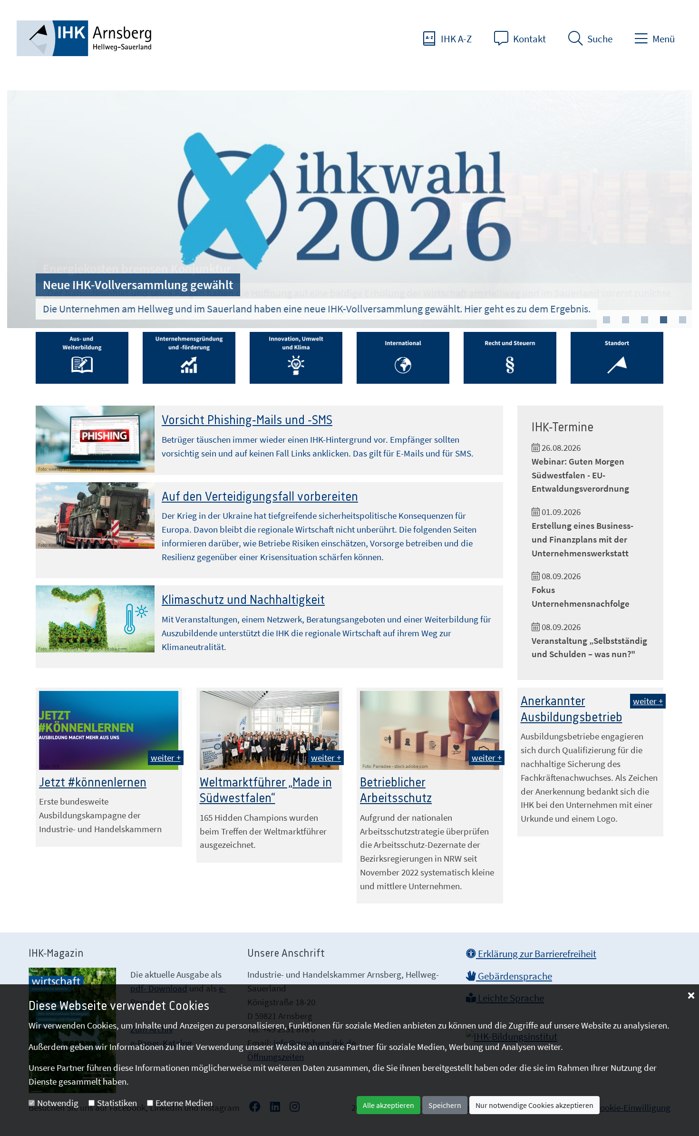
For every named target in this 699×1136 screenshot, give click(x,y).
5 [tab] (682, 320)
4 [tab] (663, 320)
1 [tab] (606, 320)
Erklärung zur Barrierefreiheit (536, 954)
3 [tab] (644, 320)
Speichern (444, 1105)
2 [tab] (625, 320)
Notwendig (57, 1102)
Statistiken (117, 1102)
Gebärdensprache (514, 976)
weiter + (166, 757)
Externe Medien (184, 1102)
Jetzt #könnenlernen (92, 782)
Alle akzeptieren (388, 1105)
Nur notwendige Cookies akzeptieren (534, 1105)
